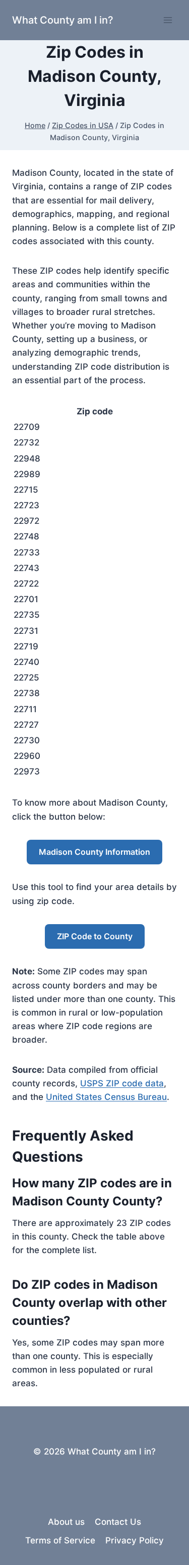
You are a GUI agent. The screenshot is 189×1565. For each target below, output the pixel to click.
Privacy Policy (134, 1540)
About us (66, 1522)
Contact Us (118, 1522)
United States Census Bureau (106, 1097)
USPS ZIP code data (122, 1083)
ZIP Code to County (95, 936)
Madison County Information (94, 852)
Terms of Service (60, 1540)
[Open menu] (167, 20)
